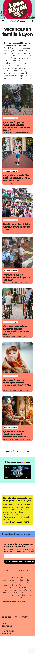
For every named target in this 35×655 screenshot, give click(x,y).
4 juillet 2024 (7, 183)
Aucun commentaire (19, 132)
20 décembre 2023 (8, 439)
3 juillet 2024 (7, 232)
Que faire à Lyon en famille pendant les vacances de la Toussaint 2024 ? (17, 126)
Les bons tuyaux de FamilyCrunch (16, 570)
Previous (8, 451)
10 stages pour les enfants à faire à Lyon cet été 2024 (17, 277)
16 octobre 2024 (8, 132)
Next (28, 451)
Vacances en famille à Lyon (10, 118)
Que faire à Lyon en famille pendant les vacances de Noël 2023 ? (16, 434)
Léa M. (26, 132)
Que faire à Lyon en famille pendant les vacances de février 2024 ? (17, 384)
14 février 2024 (7, 390)
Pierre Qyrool (27, 183)
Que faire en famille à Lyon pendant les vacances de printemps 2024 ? (16, 330)
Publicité (21, 602)
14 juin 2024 (7, 282)
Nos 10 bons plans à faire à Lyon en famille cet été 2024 (16, 227)
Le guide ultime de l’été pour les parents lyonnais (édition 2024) (17, 178)
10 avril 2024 (7, 336)
